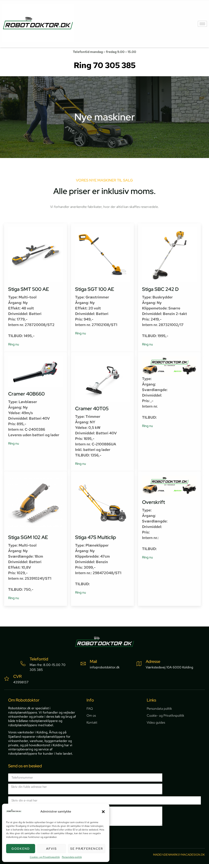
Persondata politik (72, 857)
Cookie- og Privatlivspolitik (45, 857)
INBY (179, 854)
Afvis (51, 849)
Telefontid (39, 659)
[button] (103, 812)
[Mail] (83, 663)
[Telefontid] (23, 663)
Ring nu (13, 344)
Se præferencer (86, 849)
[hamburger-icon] (202, 24)
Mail (93, 661)
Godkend (20, 849)
